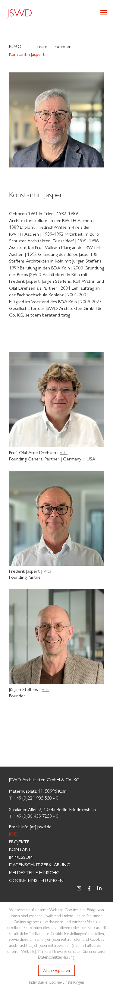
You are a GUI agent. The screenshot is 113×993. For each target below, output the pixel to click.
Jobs (14, 833)
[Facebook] (89, 888)
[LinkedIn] (99, 888)
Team (41, 46)
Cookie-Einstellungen (36, 880)
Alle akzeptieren (56, 970)
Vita (63, 452)
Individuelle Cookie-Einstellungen (56, 982)
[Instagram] (78, 888)
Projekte (19, 841)
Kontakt (20, 848)
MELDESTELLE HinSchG (34, 872)
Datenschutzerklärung (39, 864)
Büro (15, 46)
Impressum (21, 856)
